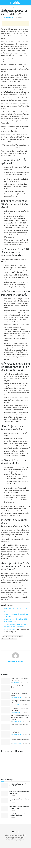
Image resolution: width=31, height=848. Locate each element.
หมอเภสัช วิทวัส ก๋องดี (8, 17)
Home (2, 7)
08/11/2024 (19, 17)
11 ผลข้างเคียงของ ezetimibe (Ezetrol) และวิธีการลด (17, 814)
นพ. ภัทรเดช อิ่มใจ (15, 682)
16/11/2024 (24, 704)
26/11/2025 (22, 682)
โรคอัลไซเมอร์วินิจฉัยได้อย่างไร (19, 725)
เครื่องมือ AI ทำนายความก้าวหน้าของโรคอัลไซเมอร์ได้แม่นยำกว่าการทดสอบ (20, 717)
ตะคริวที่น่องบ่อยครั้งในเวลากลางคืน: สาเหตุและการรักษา (19, 807)
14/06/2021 (24, 727)
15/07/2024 (24, 721)
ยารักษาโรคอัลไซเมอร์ (16, 636)
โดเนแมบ (4, 639)
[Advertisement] (15, 23)
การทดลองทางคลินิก (10, 629)
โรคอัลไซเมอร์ (12, 639)
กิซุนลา (7, 636)
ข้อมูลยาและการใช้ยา (11, 7)
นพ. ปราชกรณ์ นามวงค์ (16, 689)
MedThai (15, 2)
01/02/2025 (24, 689)
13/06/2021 (24, 743)
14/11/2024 (24, 712)
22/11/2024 (24, 697)
